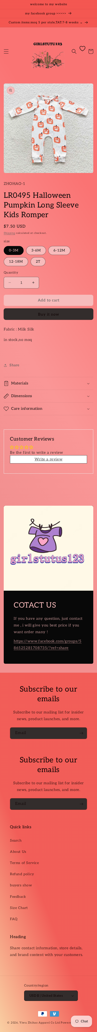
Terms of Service (24, 863)
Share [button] (14, 365)
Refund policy (22, 874)
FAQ (14, 919)
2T (38, 261)
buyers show (21, 885)
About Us (18, 852)
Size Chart (19, 908)
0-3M (13, 250)
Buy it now (48, 314)
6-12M (59, 250)
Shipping (9, 233)
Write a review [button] (48, 459)
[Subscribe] (81, 733)
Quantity (11, 273)
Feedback (18, 897)
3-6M (36, 250)
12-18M (16, 261)
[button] (6, 51)
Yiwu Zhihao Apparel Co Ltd (39, 1022)
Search (16, 840)
